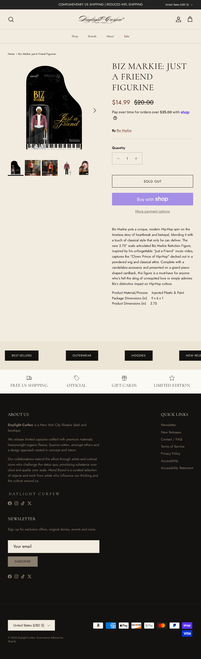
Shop (75, 36)
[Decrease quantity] (116, 158)
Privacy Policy (170, 453)
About (110, 36)
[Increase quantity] (137, 158)
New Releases (171, 432)
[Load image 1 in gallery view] (54, 108)
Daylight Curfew (26, 638)
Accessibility (169, 460)
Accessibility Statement (177, 467)
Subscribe (23, 561)
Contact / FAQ (171, 439)
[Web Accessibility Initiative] (2, 653)
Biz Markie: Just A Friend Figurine (36, 54)
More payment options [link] (152, 211)
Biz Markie (124, 130)
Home (11, 54)
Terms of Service (173, 446)
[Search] (11, 19)
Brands (92, 36)
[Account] (177, 19)
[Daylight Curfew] (100, 19)
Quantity (118, 148)
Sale (126, 36)
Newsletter (168, 424)
